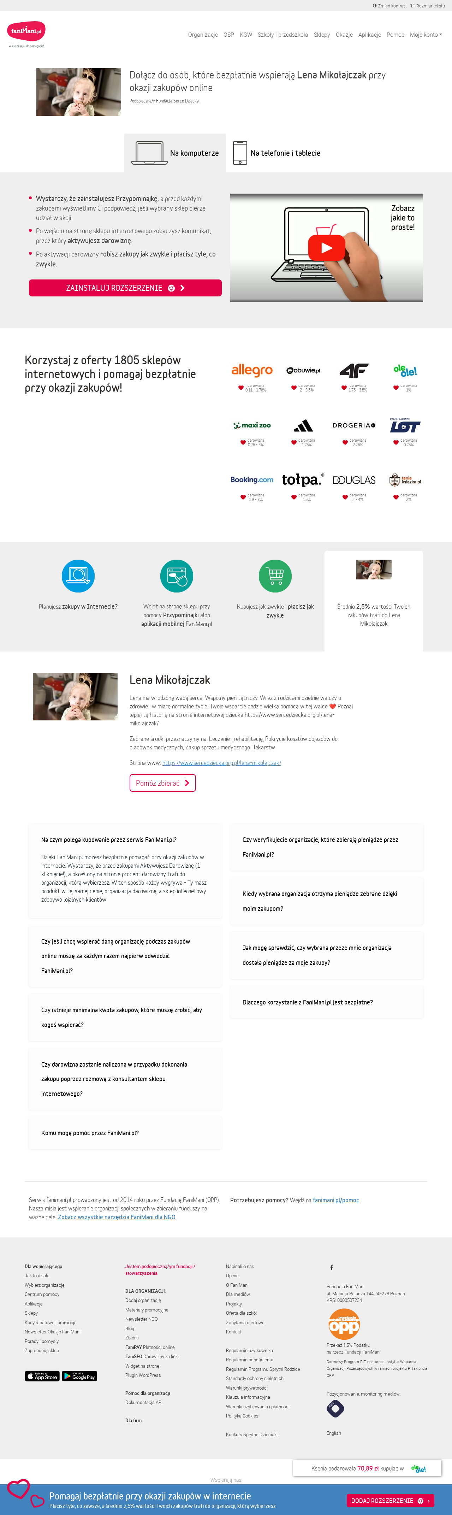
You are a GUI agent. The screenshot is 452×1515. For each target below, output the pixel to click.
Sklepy (322, 35)
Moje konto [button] (424, 35)
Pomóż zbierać (160, 783)
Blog (129, 1328)
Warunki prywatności (247, 1388)
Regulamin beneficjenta (249, 1359)
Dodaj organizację (143, 1300)
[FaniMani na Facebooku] (330, 1267)
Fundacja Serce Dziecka (177, 101)
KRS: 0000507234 (344, 1300)
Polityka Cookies (242, 1416)
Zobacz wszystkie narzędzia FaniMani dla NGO (117, 1216)
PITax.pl (414, 1368)
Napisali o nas (240, 1266)
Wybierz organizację (45, 1285)
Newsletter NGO (141, 1319)
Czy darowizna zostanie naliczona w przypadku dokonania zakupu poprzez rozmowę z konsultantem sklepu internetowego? (114, 1079)
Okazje (344, 35)
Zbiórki (132, 1337)
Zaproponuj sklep (42, 1350)
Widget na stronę (142, 1366)
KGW (246, 35)
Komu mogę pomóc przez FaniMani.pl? (90, 1132)
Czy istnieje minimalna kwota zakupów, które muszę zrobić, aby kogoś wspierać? (121, 1017)
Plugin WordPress (143, 1375)
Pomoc (395, 35)
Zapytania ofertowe (245, 1322)
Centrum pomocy (42, 1294)
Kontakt (233, 1331)
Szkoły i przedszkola (283, 35)
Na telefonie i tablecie (286, 152)
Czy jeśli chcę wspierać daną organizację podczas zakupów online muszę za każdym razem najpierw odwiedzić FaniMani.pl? (115, 956)
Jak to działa (37, 1275)
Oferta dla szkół (241, 1313)
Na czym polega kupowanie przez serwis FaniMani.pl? (109, 839)
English (334, 1433)
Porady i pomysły (42, 1341)
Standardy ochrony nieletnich (255, 1378)
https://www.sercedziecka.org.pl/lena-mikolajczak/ (221, 762)
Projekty (234, 1304)
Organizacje (203, 35)
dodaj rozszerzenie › (390, 1500)
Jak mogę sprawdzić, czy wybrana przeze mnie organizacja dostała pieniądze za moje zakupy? (317, 955)
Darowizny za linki (152, 1356)
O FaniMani (237, 1285)
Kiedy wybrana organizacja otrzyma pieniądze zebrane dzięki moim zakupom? (320, 901)
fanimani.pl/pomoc (336, 1199)
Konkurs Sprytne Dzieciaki (252, 1434)
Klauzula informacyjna (248, 1397)
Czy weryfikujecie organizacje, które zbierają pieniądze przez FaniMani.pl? (320, 847)
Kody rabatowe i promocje (51, 1322)
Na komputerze (194, 152)
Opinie (232, 1275)
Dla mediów (238, 1294)
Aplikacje (369, 35)
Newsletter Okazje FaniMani (53, 1331)
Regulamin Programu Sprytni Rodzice (263, 1369)
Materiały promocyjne (146, 1310)
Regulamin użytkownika (249, 1350)
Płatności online (150, 1347)
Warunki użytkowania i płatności (258, 1406)
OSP (229, 35)
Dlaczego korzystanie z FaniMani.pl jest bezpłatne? (308, 1002)
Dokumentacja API (143, 1402)
